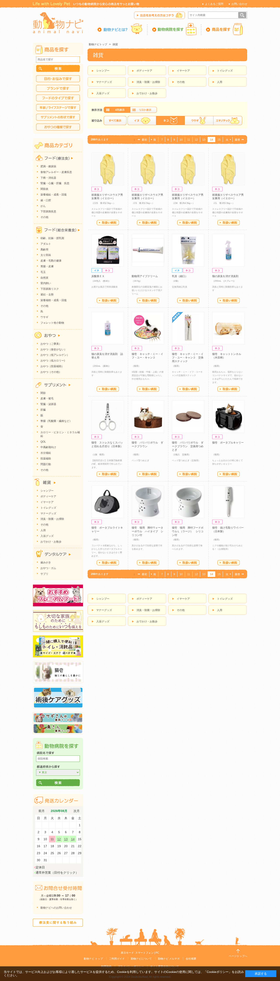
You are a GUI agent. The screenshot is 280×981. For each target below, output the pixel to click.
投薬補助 (45, 458)
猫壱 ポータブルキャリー (228, 442)
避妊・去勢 (47, 294)
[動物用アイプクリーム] (148, 250)
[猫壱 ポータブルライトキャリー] (108, 502)
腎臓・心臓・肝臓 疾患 (54, 183)
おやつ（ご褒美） (50, 343)
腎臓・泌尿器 (48, 404)
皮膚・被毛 (47, 398)
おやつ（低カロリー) (52, 360)
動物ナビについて (141, 958)
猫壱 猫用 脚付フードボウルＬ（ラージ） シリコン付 (187, 531)
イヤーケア (183, 70)
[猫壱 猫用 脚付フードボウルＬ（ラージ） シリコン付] (188, 502)
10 (181, 139)
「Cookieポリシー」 (218, 972)
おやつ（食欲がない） (53, 349)
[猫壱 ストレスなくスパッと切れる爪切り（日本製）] (108, 417)
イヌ (142, 120)
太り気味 (45, 255)
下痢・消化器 (48, 177)
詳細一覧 (143, 110)
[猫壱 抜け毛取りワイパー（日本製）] (228, 502)
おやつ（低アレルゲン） (54, 354)
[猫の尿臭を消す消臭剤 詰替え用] (108, 328)
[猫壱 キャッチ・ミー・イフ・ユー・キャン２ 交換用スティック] (188, 328)
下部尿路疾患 (48, 211)
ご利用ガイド (117, 958)
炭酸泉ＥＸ (98, 276)
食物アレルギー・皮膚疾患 (56, 172)
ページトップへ (238, 956)
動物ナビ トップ (93, 958)
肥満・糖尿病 (48, 166)
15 (218, 139)
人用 (219, 82)
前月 (41, 811)
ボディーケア (144, 70)
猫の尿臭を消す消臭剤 (225, 276)
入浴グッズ (102, 93)
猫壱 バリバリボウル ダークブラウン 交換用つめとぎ (187, 446)
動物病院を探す (174, 29)
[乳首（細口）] (188, 250)
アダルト (45, 243)
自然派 (44, 277)
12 (196, 139)
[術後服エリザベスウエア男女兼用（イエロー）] (108, 169)
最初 (144, 139)
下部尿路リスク (49, 288)
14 (73, 839)
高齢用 (44, 249)
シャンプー (102, 70)
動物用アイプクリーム (145, 276)
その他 (181, 82)
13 (203, 139)
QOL (43, 441)
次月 (77, 811)
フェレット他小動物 (52, 322)
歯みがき (45, 562)
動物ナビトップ (98, 44)
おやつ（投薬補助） (52, 366)
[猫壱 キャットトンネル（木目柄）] (228, 328)
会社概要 (191, 958)
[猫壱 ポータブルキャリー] (228, 417)
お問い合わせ (239, 3)
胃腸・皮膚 (47, 266)
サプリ (44, 573)
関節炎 (44, 188)
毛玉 (43, 272)
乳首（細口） (180, 276)
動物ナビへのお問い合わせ (56, 907)
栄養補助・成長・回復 (53, 300)
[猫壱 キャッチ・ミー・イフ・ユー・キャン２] (148, 328)
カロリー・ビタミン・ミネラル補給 (60, 434)
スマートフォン (144, 952)
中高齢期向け (48, 447)
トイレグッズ (225, 70)
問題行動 (45, 464)
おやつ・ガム (48, 568)
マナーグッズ (104, 82)
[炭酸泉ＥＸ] (108, 250)
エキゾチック (227, 120)
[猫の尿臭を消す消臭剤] (228, 250)
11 (188, 139)
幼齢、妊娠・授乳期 (52, 238)
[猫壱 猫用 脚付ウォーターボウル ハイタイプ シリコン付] (148, 502)
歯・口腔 (45, 200)
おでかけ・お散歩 (147, 93)
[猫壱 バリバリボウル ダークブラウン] (148, 417)
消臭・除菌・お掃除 (148, 82)
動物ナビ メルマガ (169, 958)
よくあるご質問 (214, 3)
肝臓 (43, 409)
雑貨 (115, 44)
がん (43, 206)
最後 (237, 139)
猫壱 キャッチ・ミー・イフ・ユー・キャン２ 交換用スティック (187, 358)
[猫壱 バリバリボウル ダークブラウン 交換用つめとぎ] (188, 417)
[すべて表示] (115, 120)
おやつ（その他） (50, 372)
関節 (43, 392)
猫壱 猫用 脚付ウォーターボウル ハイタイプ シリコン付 (147, 531)
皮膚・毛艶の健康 (50, 260)
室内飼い (45, 283)
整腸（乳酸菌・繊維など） (56, 420)
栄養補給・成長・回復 (53, 194)
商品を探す (224, 29)
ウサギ (199, 120)
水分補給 (45, 452)
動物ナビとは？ (123, 29)
